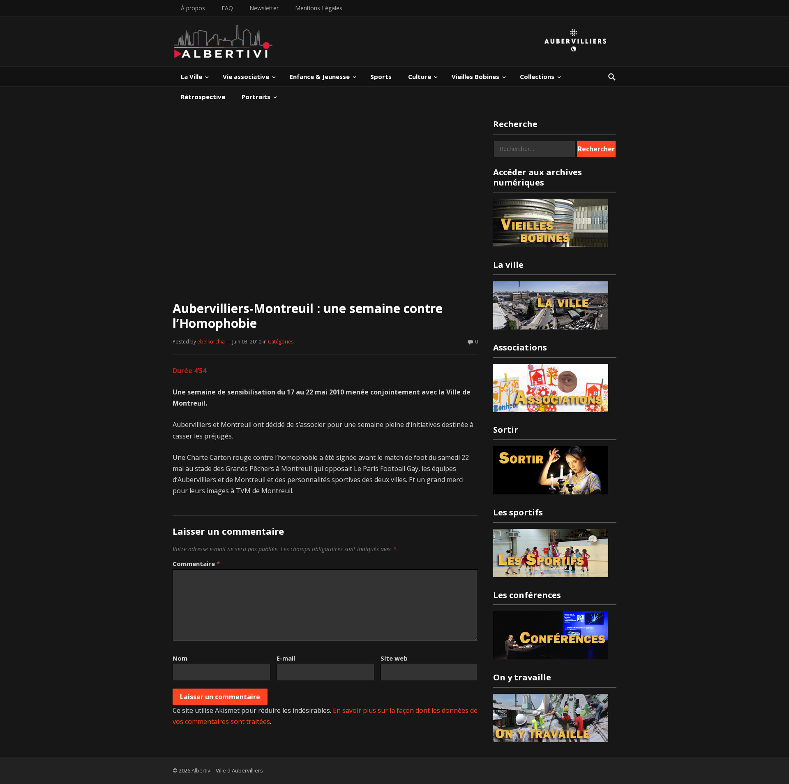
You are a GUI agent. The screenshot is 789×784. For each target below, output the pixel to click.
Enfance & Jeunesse (320, 76)
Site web (394, 658)
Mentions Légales (318, 8)
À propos (193, 8)
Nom (180, 658)
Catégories (280, 341)
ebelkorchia (211, 341)
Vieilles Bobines (475, 76)
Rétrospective (203, 97)
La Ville (191, 76)
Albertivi (201, 770)
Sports (381, 76)
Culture (419, 76)
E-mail (286, 658)
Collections (537, 76)
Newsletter (264, 8)
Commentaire (196, 563)
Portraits (256, 97)
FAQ (227, 8)
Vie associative (246, 76)
